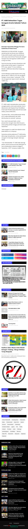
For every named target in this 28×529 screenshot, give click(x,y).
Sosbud (3, 429)
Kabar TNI (4, 433)
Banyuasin (17, 433)
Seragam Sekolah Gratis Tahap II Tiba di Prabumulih (16, 171)
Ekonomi (19, 431)
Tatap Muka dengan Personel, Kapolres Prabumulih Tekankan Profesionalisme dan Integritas (16, 244)
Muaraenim (10, 433)
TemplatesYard (14, 525)
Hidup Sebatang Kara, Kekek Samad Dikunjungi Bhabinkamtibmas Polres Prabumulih (17, 402)
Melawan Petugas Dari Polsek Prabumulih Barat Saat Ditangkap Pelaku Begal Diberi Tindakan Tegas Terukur (17, 295)
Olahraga (19, 429)
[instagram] (20, 255)
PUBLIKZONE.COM (14, 527)
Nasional (4, 436)
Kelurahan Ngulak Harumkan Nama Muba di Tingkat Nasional (17, 236)
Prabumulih (22, 419)
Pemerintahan (10, 424)
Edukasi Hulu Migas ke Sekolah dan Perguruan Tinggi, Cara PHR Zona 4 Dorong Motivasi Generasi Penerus (17, 475)
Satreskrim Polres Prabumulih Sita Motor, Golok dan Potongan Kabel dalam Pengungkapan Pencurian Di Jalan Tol (17, 317)
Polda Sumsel (9, 422)
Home (10, 523)
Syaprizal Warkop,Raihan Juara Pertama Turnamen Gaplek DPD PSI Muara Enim (17, 230)
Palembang (17, 424)
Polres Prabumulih (6, 419)
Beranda (3, 16)
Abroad (4, 424)
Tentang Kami (11, 323)
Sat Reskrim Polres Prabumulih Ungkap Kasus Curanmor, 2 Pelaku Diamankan (16, 482)
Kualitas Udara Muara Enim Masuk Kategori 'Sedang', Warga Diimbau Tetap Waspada (13, 350)
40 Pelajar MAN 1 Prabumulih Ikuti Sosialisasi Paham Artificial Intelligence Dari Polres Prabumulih (17, 464)
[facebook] (7, 255)
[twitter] (7, 258)
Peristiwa (9, 429)
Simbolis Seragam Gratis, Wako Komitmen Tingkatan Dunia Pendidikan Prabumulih (16, 178)
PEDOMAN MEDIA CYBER (14, 308)
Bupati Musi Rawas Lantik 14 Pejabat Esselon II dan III (15, 302)
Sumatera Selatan (6, 426)
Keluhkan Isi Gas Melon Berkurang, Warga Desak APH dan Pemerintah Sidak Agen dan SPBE (17, 394)
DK (3, 28)
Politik (21, 426)
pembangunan (5, 431)
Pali (17, 426)
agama (12, 426)
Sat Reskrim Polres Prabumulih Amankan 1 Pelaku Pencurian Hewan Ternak (17, 490)
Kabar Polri (16, 422)
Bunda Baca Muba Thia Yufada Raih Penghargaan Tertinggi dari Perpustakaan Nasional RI (17, 409)
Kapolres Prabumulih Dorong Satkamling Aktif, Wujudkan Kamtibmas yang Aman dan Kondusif (15, 456)
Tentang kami (16, 523)
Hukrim (22, 422)
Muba (3, 422)
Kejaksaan (23, 433)
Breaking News (15, 419)
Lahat (14, 429)
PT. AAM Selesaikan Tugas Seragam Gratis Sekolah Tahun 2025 (17, 164)
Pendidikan (8, 16)
